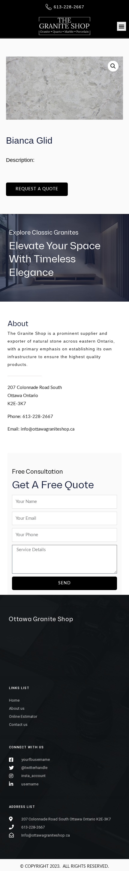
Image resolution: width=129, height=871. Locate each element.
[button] (121, 26)
